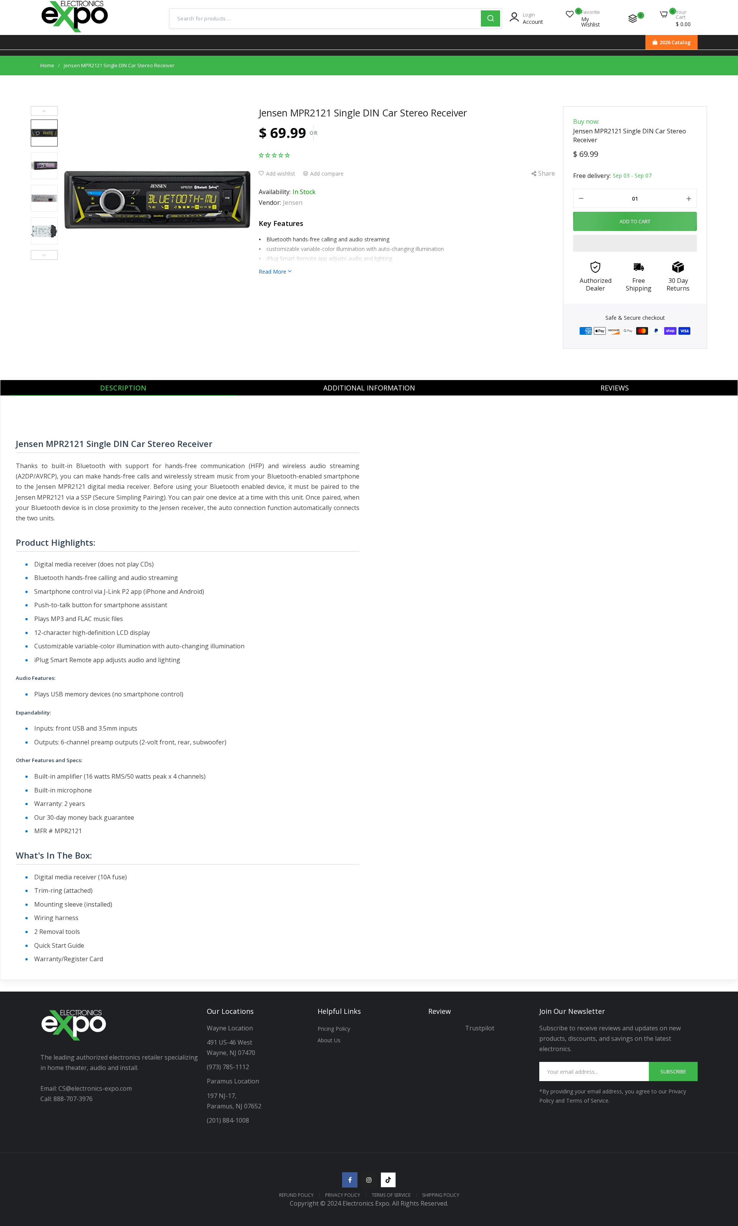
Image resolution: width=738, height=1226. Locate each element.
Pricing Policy (333, 1028)
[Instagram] (369, 1180)
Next (44, 255)
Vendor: (270, 202)
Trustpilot (479, 1028)
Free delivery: (592, 175)
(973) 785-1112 (229, 1067)
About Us (329, 1040)
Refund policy (296, 1195)
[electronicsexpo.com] (75, 33)
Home (47, 65)
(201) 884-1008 (228, 1120)
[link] (722, 1170)
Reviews (614, 387)
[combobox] (325, 18)
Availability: (275, 191)
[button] (274, 154)
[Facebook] (349, 1180)
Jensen (293, 202)
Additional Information (369, 387)
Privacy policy (342, 1195)
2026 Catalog (675, 42)
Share (546, 173)
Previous (44, 111)
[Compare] (632, 18)
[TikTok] (388, 1180)
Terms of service (391, 1195)
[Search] (490, 18)
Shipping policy (440, 1195)
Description (123, 387)
